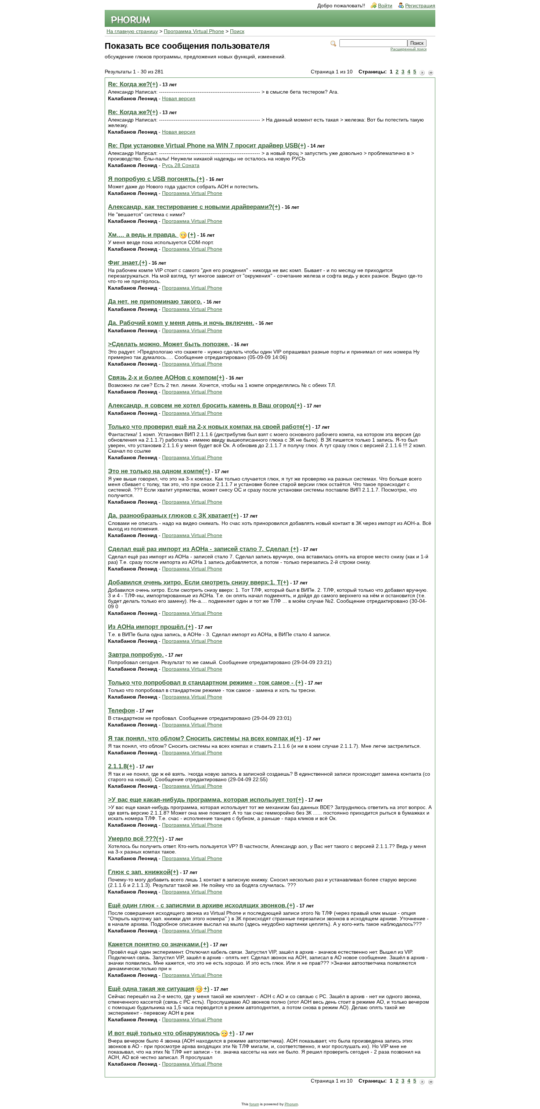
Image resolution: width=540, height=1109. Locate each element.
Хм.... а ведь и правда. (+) (152, 234)
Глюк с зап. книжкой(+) (143, 872)
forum (254, 1104)
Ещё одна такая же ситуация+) (158, 988)
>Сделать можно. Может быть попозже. (169, 344)
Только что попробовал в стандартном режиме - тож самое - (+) (205, 682)
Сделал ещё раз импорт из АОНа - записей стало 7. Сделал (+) (203, 549)
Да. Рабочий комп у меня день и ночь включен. (181, 322)
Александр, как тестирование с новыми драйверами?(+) (194, 206)
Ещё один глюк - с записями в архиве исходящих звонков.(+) (201, 905)
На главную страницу (132, 31)
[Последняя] (431, 72)
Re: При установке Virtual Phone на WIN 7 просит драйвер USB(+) (207, 145)
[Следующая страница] (422, 72)
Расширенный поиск (408, 49)
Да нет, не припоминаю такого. (155, 301)
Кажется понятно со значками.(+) (158, 944)
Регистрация (420, 5)
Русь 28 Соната (180, 165)
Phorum (291, 1104)
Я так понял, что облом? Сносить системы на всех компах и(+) (205, 738)
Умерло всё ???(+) (136, 838)
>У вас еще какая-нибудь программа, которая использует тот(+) (206, 799)
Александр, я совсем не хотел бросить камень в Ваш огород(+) (205, 405)
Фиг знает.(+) (127, 262)
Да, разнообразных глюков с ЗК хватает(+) (173, 515)
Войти (385, 5)
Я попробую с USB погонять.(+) (156, 178)
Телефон (121, 710)
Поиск (237, 31)
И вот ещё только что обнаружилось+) (171, 1033)
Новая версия (178, 98)
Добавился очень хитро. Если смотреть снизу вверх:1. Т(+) (198, 582)
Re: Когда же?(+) (133, 84)
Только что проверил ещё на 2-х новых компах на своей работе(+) (209, 426)
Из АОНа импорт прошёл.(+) (151, 626)
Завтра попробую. (136, 654)
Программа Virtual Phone (194, 31)
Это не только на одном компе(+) (159, 471)
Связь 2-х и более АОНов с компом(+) (166, 377)
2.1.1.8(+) (121, 766)
